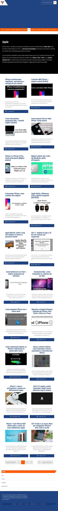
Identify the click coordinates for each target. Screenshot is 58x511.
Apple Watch (4, 486)
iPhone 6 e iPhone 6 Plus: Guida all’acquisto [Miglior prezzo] (14, 158)
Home (2, 2)
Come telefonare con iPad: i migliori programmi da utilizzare (16, 274)
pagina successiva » (47, 462)
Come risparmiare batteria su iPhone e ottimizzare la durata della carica (16, 349)
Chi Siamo (26, 504)
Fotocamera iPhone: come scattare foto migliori (14, 194)
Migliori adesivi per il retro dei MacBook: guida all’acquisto (40, 158)
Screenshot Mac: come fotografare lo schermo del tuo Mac (42, 274)
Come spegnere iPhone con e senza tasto (16, 310)
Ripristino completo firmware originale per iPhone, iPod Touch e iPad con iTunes (42, 311)
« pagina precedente (11, 462)
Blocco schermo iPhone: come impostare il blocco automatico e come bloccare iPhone (42, 350)
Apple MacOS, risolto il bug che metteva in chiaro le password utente (15, 234)
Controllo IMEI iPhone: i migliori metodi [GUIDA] (39, 80)
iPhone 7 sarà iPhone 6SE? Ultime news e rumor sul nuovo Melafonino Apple (16, 425)
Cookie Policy (43, 504)
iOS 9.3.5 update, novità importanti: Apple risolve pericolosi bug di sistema (42, 388)
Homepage (14, 504)
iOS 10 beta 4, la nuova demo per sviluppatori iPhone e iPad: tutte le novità (42, 425)
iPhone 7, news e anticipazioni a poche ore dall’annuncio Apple (16, 388)
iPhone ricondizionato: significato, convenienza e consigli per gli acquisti (14, 81)
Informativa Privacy (34, 504)
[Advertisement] (29, 16)
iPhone (3, 479)
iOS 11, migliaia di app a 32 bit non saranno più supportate (41, 234)
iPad (3, 475)
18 (40, 462)
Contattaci (20, 504)
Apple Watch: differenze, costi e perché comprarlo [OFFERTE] (40, 195)
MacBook (4, 482)
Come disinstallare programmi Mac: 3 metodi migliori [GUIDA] (14, 120)
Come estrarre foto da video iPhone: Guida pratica (41, 119)
